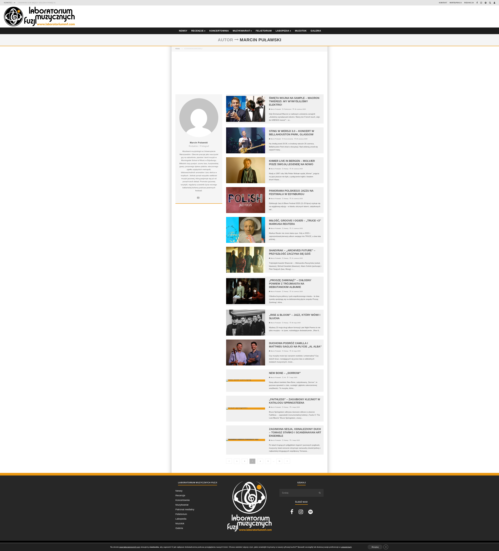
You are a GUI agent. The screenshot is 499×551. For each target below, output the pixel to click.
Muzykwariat (241, 31)
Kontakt (443, 3)
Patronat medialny (184, 509)
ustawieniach (346, 547)
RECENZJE (197, 31)
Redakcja (469, 3)
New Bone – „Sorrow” (285, 373)
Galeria (316, 31)
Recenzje (180, 495)
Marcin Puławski (275, 109)
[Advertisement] (249, 71)
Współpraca (456, 3)
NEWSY (183, 31)
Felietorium (264, 31)
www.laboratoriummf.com (129, 547)
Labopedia (282, 31)
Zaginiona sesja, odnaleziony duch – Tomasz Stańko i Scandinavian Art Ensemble (295, 432)
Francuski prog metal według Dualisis (36, 3)
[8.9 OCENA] (238, 379)
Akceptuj (375, 547)
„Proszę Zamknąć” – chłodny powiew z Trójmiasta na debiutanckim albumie (290, 283)
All (285, 377)
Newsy (286, 168)
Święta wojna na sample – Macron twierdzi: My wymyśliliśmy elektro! (294, 101)
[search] (320, 493)
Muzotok (301, 31)
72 (279, 461)
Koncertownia (219, 31)
